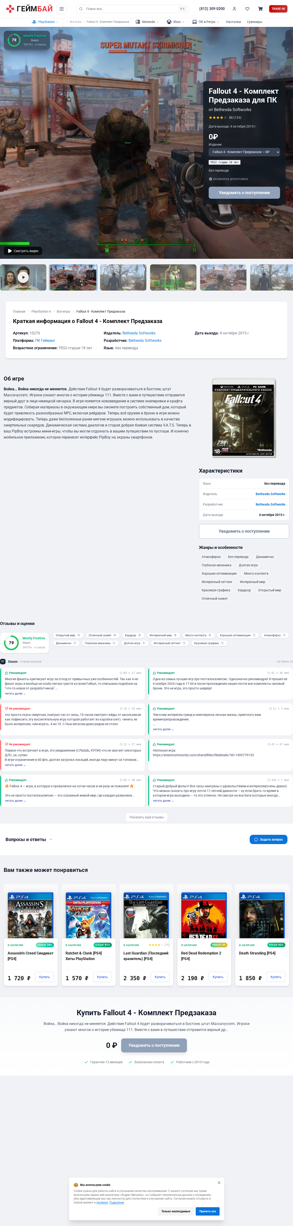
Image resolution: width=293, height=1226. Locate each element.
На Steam (283, 661)
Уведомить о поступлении (244, 192)
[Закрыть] (219, 1182)
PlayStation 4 (41, 311)
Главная (19, 311)
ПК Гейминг (45, 340)
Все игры (76, 21)
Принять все (207, 1211)
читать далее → (15, 693)
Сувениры (254, 22)
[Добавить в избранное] (50, 887)
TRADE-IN (278, 8)
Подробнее (116, 1202)
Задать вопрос (271, 839)
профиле (102, 1202)
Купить (44, 977)
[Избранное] (247, 9)
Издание (215, 145)
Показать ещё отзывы (146, 817)
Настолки (233, 22)
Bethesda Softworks (139, 333)
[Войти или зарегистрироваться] (234, 9)
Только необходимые (175, 1211)
